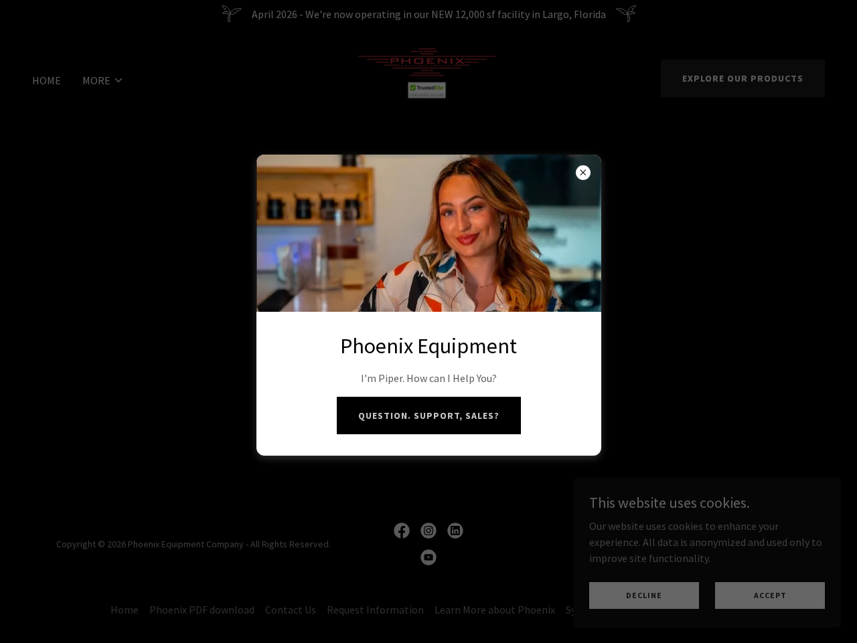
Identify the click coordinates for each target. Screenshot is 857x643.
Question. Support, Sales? (428, 415)
